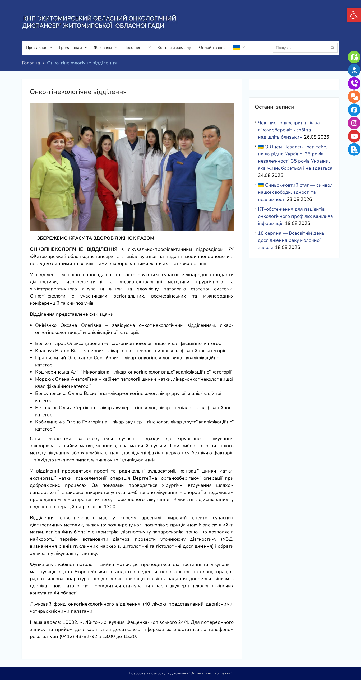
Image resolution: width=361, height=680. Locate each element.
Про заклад (36, 47)
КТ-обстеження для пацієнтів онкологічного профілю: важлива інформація (295, 216)
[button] (354, 15)
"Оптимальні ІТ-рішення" (210, 673)
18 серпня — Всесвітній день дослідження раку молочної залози (291, 240)
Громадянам (70, 47)
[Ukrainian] (238, 48)
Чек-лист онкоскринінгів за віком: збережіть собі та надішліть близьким (289, 130)
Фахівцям (103, 47)
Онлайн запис (212, 47)
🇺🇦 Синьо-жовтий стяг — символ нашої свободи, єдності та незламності (295, 192)
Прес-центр (135, 47)
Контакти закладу (174, 47)
